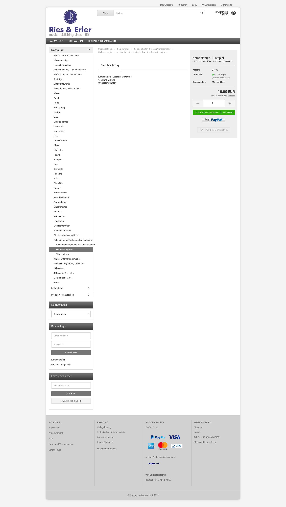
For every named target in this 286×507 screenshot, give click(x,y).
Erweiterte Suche (71, 401)
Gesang (57, 211)
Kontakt (197, 432)
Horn (56, 164)
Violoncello (59, 126)
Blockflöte (58, 183)
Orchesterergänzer (65, 249)
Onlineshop (132, 495)
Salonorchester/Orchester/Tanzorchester (73, 240)
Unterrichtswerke (62, 84)
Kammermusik (61, 192)
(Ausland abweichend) (221, 78)
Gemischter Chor (62, 226)
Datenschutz (55, 450)
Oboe (56, 145)
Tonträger (58, 79)
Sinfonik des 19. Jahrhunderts (68, 74)
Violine (57, 112)
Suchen (183, 5)
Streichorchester (61, 197)
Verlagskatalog (104, 427)
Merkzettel (227, 5)
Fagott (57, 155)
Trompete (58, 169)
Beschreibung (110, 65)
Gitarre (57, 188)
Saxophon (58, 159)
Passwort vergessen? (61, 364)
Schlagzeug (59, 107)
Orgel (56, 98)
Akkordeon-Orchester (64, 273)
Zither (56, 282)
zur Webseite (167, 5)
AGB (51, 438)
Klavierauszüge (61, 60)
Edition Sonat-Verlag (106, 448)
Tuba (56, 178)
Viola (56, 117)
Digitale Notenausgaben (102, 41)
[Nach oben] (277, 502)
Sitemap (198, 427)
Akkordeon (59, 268)
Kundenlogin (210, 5)
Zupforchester (60, 202)
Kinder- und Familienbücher (66, 55)
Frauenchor (59, 221)
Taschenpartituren (62, 230)
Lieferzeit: (197, 74)
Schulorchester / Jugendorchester (70, 69)
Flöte (56, 136)
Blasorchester (60, 207)
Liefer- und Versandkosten (61, 444)
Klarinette (58, 150)
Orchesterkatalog (105, 437)
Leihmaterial (76, 41)
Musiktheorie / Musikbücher (67, 88)
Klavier (57, 93)
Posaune (58, 174)
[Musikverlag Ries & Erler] (70, 22)
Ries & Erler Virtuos (63, 65)
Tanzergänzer (62, 254)
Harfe (56, 102)
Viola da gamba (61, 122)
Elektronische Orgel (63, 278)
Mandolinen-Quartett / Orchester (69, 263)
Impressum (54, 427)
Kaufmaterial (56, 41)
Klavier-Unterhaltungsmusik (67, 259)
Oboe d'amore (60, 140)
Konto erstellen (58, 359)
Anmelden (71, 352)
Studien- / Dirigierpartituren (66, 235)
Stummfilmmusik (105, 442)
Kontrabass (59, 131)
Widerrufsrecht (56, 433)
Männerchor (59, 216)
